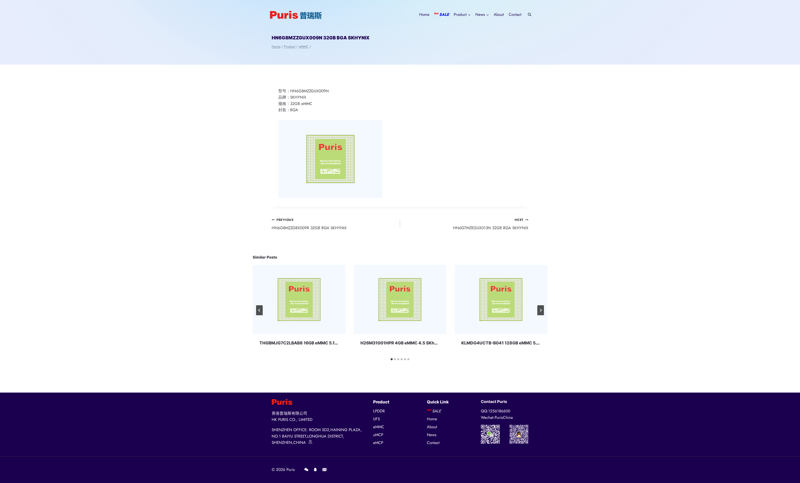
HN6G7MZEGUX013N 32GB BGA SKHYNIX (490, 224)
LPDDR (379, 411)
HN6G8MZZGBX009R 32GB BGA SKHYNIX (309, 224)
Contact (515, 14)
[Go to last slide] (259, 310)
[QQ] (315, 470)
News (431, 435)
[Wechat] (306, 470)
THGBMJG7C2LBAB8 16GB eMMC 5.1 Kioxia (304, 342)
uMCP (378, 435)
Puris (290, 469)
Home (424, 14)
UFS (376, 419)
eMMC (378, 427)
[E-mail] (324, 470)
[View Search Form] (529, 14)
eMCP (378, 442)
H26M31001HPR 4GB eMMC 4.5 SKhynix (401, 342)
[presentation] (299, 299)
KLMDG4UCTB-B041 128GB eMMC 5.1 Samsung (510, 342)
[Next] (540, 310)
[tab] (392, 359)
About (499, 14)
